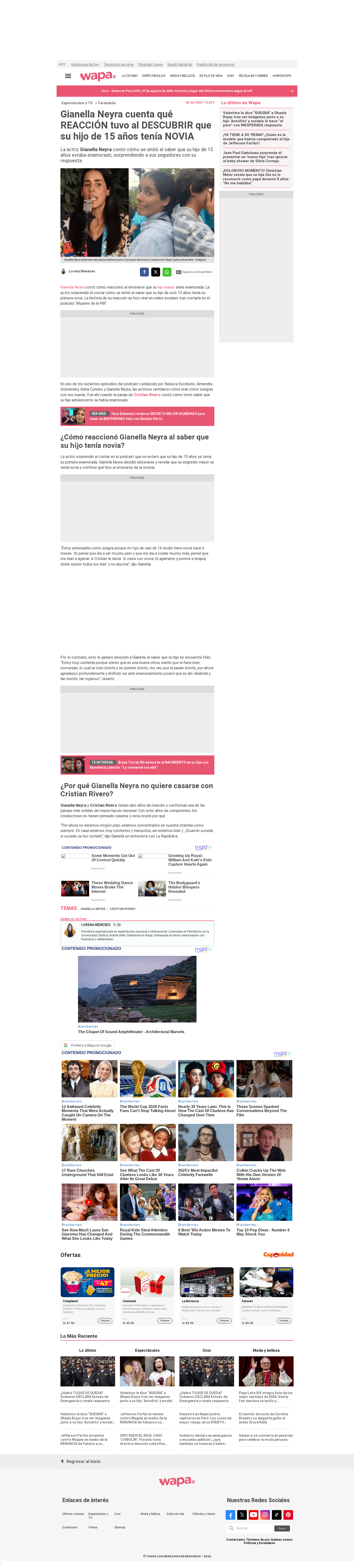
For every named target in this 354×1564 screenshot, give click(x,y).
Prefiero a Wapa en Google (91, 1045)
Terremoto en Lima (118, 64)
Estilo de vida (175, 1514)
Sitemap (119, 1527)
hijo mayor (166, 287)
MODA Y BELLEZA (182, 75)
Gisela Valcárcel (179, 64)
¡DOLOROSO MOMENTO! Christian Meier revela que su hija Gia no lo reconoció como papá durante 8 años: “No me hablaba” (256, 177)
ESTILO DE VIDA (211, 75)
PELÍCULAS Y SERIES (253, 75)
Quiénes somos (282, 1539)
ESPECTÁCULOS (153, 75)
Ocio (117, 1514)
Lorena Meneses (82, 271)
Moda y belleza (150, 1514)
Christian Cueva (150, 64)
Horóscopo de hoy (85, 64)
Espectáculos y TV (77, 103)
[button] (292, 91)
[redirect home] (98, 77)
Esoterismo (70, 1527)
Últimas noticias (73, 1514)
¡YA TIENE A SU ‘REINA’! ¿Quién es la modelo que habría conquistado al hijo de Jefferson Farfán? (256, 139)
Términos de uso (258, 1539)
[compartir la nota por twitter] (155, 272)
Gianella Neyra (72, 287)
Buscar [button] (282, 1528)
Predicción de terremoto (216, 64)
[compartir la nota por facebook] (144, 272)
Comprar (105, 1320)
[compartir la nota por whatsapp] (167, 272)
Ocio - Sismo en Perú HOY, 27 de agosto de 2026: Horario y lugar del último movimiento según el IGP (177, 91)
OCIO (230, 75)
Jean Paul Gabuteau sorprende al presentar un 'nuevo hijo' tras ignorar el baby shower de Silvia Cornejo (255, 157)
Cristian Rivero (122, 909)
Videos (93, 1527)
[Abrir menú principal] (68, 76)
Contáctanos (235, 1539)
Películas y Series (204, 1514)
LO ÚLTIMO (130, 75)
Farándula (107, 103)
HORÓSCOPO (282, 75)
